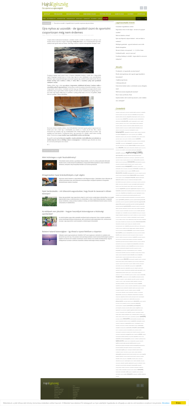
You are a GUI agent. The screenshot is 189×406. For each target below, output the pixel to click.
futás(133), (130, 193)
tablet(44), (123, 336)
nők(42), (132, 283)
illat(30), (120, 221)
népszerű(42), (118, 283)
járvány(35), (128, 228)
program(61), (125, 305)
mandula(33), (138, 263)
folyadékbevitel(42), (124, 190)
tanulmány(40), (122, 338)
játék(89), (131, 228)
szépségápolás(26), (123, 327)
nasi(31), (124, 281)
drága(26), (140, 147)
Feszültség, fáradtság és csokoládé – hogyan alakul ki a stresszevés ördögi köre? (131, 58)
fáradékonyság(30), (119, 177)
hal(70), (133, 208)
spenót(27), (129, 316)
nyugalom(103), (135, 285)
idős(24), (117, 221)
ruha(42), (142, 312)
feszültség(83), (134, 184)
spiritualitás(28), (133, 316)
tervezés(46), (118, 347)
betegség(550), (120, 132)
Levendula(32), (143, 259)
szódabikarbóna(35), (129, 332)
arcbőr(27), (128, 123)
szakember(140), (128, 323)
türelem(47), (122, 356)
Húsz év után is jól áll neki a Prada (124, 94)
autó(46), (121, 125)
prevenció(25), (128, 303)
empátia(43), (123, 166)
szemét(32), (136, 325)
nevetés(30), (126, 283)
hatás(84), (139, 210)
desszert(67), (138, 145)
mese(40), (123, 272)
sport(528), (143, 316)
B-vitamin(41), (129, 125)
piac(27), (132, 301)
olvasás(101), (122, 290)
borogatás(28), (133, 134)
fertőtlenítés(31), (121, 184)
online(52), (130, 290)
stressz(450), (126, 318)
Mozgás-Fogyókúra (72, 14)
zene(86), (125, 374)
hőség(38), (138, 217)
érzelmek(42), (141, 168)
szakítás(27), (133, 323)
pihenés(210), (137, 301)
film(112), (117, 186)
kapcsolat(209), (119, 232)
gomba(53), (123, 197)
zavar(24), (122, 374)
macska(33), (126, 261)
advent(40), (131, 112)
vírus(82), (120, 369)
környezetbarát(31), (124, 250)
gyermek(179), (142, 199)
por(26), (121, 303)
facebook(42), (124, 175)
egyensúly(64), (137, 157)
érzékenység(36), (130, 168)
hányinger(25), (122, 210)
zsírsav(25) (117, 376)
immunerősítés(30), (128, 221)
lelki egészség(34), (132, 259)
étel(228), (134, 170)
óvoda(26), (127, 292)
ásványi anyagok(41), (139, 123)
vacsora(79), (133, 358)
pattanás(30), (126, 301)
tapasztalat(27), (132, 338)
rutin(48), (117, 314)
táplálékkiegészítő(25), (142, 338)
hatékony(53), (143, 210)
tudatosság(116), (118, 354)
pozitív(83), (124, 303)
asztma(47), (118, 125)
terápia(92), (123, 345)
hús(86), (120, 219)
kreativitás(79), (124, 254)
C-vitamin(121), (134, 136)
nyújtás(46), (144, 285)
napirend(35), (134, 279)
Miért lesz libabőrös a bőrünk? (123, 35)
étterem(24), (137, 173)
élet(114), (117, 162)
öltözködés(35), (131, 292)
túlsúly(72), (128, 354)
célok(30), (143, 136)
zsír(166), (139, 374)
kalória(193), (129, 230)
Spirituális (79, 18)
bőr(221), (140, 134)
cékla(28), (138, 136)
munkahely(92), (138, 276)
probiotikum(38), (133, 303)
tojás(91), (137, 349)
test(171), (121, 347)
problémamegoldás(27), (119, 305)
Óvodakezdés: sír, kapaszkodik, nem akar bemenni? (128, 71)
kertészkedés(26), (125, 237)
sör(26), (126, 316)
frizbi (72, 35)
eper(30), (139, 166)
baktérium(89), (137, 125)
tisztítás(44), (134, 349)
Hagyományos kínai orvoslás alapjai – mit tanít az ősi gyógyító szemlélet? (130, 31)
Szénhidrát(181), (140, 325)
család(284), (138, 138)
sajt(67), (120, 314)
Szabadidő (87, 18)
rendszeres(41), (122, 312)
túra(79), (131, 354)
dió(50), (125, 147)
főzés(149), (123, 193)
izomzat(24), (121, 228)
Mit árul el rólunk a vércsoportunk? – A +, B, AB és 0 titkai (129, 50)
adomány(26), (127, 112)
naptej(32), (117, 281)
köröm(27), (136, 250)
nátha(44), (132, 281)
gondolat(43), (127, 197)
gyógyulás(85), (128, 204)
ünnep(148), (129, 358)
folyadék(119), (118, 190)
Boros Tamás (62, 35)
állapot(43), (118, 116)
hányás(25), (118, 210)
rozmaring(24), (133, 312)
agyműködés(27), (138, 112)
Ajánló (100, 18)
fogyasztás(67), (128, 188)
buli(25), (125, 136)
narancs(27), (121, 281)
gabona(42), (125, 195)
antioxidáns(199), (125, 121)
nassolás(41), (128, 281)
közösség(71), (133, 252)
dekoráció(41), (122, 145)
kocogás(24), (139, 241)
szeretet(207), (134, 327)
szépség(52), (118, 327)
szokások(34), (139, 332)
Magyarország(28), (126, 263)
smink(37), (117, 316)
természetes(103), (142, 345)
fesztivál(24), (130, 184)
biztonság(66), (118, 134)
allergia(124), (129, 116)
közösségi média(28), (138, 252)
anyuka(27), (139, 121)
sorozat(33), (123, 316)
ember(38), (140, 164)
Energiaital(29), (135, 166)
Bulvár (105, 18)
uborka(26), (125, 356)
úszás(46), (142, 356)
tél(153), (131, 343)
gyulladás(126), (141, 204)
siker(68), (141, 314)
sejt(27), (131, 314)
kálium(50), (125, 230)
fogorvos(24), (118, 188)
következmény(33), (118, 252)
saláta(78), (123, 314)
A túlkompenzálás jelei (121, 83)
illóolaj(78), (123, 221)
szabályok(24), (118, 323)
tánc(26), (142, 336)
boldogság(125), (123, 134)
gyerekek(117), (127, 199)
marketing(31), (142, 263)
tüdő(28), (140, 354)
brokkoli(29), (122, 136)
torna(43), (140, 349)
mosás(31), (135, 274)
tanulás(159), (118, 338)
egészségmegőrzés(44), (120, 157)
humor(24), (117, 219)
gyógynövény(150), (142, 201)
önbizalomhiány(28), (124, 294)
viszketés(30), (129, 369)
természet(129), (136, 345)
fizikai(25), (129, 186)
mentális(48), (132, 270)
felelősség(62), (135, 179)
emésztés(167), (118, 166)
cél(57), (141, 136)
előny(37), (133, 164)
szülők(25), (144, 334)
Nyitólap (47, 14)
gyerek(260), (121, 199)
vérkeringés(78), (129, 365)
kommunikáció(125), (134, 243)
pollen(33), (144, 301)
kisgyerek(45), (118, 241)
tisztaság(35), (130, 349)
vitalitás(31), (135, 369)
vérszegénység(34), (119, 367)
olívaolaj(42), (118, 290)
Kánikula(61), (142, 230)
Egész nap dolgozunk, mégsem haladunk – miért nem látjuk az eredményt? (130, 40)
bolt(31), (127, 134)
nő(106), (129, 283)
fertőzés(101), (126, 184)
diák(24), (117, 147)
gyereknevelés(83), (137, 199)
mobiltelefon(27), (118, 274)
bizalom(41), (143, 132)
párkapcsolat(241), (120, 301)
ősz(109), (129, 296)
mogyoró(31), (131, 274)
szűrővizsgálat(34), (118, 336)
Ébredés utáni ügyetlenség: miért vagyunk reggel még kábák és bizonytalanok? (130, 75)
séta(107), (138, 314)
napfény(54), (129, 279)
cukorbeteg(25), (123, 143)
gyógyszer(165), (118, 204)
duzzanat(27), (144, 147)
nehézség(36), (140, 281)
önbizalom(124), (118, 294)
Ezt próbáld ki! (51, 18)
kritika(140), (132, 254)
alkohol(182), (134, 114)
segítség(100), (127, 314)
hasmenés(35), (131, 210)
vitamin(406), (140, 369)
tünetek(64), (118, 356)
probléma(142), (138, 303)
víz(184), (127, 371)
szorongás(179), (128, 334)
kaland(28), (117, 230)
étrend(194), (125, 173)
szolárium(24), (143, 332)
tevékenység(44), (118, 349)
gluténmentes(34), (118, 197)
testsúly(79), (131, 347)
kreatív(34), (120, 254)
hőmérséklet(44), (134, 217)
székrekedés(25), (122, 325)
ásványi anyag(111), (133, 123)
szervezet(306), (140, 327)
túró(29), (138, 354)
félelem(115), (131, 179)
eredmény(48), (118, 168)
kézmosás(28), (140, 237)
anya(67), (130, 121)
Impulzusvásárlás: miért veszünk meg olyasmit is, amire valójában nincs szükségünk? (131, 99)
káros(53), (143, 232)
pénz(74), (129, 301)
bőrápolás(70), (118, 136)
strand (85, 35)
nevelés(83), (122, 283)
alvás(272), (125, 118)
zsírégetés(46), (143, 374)
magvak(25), (118, 263)
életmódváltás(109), (138, 162)
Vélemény (93, 18)
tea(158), (117, 343)
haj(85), (117, 208)
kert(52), (121, 237)
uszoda (92, 35)
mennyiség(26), (122, 270)
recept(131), (138, 307)
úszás (88, 35)
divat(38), (127, 147)
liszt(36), (123, 261)
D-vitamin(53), (140, 143)
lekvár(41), (122, 259)
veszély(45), (132, 367)
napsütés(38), (142, 279)
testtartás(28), (135, 347)
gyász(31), (117, 199)
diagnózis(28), (142, 145)
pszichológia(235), (137, 305)
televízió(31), (139, 343)
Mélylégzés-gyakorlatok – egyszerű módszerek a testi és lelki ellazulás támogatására (130, 46)
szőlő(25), (132, 334)
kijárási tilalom (77, 35)
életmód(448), (131, 162)
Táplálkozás (58, 14)
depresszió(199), (132, 145)
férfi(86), (117, 184)
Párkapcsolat (71, 18)
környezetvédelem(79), (131, 250)
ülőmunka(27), (125, 358)
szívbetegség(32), (118, 332)
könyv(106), (131, 248)
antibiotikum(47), (118, 121)
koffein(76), (143, 241)
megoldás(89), (128, 268)
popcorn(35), (118, 303)
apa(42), (142, 121)
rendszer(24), (118, 312)
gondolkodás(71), (132, 197)
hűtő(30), (127, 219)
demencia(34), (127, 145)
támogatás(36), (131, 336)
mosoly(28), (138, 274)
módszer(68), (127, 274)
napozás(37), (138, 279)
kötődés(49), (140, 250)
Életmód (130, 14)
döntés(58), (136, 147)
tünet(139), (144, 354)
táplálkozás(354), (120, 340)
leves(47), (117, 261)
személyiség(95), (131, 325)
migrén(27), (130, 272)
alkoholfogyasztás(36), (140, 114)
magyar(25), (121, 263)
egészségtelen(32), (127, 157)
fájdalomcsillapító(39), (140, 175)
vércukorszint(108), (123, 365)
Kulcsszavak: (68, 35)
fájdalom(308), (133, 175)
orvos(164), (138, 290)
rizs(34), (126, 312)
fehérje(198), (133, 177)
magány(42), (130, 261)
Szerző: (57, 35)
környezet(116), (118, 250)
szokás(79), (135, 332)
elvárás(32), (136, 164)
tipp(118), (123, 349)
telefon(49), (135, 343)
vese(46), (123, 367)
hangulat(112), (142, 208)
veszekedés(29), (127, 367)
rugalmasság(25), (138, 312)
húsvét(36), (124, 219)
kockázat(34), (135, 241)
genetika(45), (135, 195)
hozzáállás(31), (129, 217)
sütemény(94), (121, 321)
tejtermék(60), (128, 343)
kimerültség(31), (135, 239)
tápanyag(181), (127, 338)
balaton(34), (141, 125)
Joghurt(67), (138, 228)
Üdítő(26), (121, 358)
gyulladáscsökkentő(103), (120, 206)
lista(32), (120, 261)
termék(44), (131, 345)
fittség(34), (126, 186)
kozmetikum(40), (122, 248)
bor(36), (130, 134)
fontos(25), (142, 190)
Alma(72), (139, 116)
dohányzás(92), (132, 147)
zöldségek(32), (135, 374)
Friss (44, 18)
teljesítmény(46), (118, 345)
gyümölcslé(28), (133, 206)
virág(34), (117, 369)
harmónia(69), (126, 210)
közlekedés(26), (128, 252)
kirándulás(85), (140, 239)
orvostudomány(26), (119, 292)
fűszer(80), (117, 195)
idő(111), (135, 219)
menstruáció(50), (127, 270)
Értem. (178, 403)
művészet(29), (118, 279)
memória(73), (118, 270)
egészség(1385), (134, 152)
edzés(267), (118, 152)
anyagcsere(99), (134, 121)
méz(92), (126, 272)
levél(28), (140, 259)
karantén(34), (139, 232)
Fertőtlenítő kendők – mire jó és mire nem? (126, 53)
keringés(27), (118, 237)
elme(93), (126, 164)
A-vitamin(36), (118, 112)
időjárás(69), (144, 219)
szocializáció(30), (123, 332)
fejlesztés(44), (142, 177)
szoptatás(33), (118, 334)
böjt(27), (137, 134)
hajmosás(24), (129, 208)
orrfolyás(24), (134, 290)
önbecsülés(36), (140, 292)
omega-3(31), (127, 290)
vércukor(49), (118, 365)
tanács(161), (136, 336)
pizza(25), (141, 301)
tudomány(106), (123, 354)
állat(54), (121, 116)
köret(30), (140, 248)
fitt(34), (123, 186)
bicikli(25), (136, 132)
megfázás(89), (118, 268)
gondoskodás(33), (138, 197)
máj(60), (134, 263)
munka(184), (133, 276)
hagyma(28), (138, 206)
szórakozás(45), (123, 334)
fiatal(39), (138, 184)
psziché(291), (130, 305)
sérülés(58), (134, 314)
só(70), (120, 316)
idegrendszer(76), (131, 219)
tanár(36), (139, 336)
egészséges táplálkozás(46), (136, 155)
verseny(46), (140, 365)
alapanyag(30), (125, 114)
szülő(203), (140, 334)
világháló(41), (141, 367)
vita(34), (132, 369)
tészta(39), (139, 347)
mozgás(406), (119, 276)
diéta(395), (121, 147)
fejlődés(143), (118, 179)
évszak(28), (120, 175)
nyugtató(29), (140, 285)
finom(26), (120, 186)
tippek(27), (126, 349)
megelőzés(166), (138, 265)
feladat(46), (122, 179)
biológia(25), (139, 132)
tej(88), (124, 343)
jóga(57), (134, 228)
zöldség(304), (130, 374)
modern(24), (123, 274)
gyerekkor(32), (132, 199)
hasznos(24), (135, 210)
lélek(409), (126, 259)
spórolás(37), (138, 316)
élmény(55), (130, 164)
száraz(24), (142, 323)
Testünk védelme (105, 14)
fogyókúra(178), (133, 188)
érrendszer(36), (125, 168)
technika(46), (121, 343)
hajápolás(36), (120, 208)
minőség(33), (139, 272)
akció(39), (117, 114)
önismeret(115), (140, 294)
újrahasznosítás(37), (133, 356)
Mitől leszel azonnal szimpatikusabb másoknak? (127, 92)
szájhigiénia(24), (122, 323)
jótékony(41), (142, 228)
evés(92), (117, 175)
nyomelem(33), (130, 285)
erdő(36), (141, 166)
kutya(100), (118, 257)
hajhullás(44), (125, 208)
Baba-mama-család (89, 14)
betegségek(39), (127, 132)
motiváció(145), (142, 274)
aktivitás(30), (121, 114)
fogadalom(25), (135, 186)
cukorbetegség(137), (129, 143)
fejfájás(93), (138, 177)
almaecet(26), (143, 116)
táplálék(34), (137, 338)
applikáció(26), (121, 123)
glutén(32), (139, 195)
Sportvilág (141, 14)
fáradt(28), (123, 177)
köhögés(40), (127, 248)
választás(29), (141, 358)
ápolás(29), (117, 123)
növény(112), (136, 283)
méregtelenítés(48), (119, 272)
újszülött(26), (138, 356)
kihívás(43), (124, 239)
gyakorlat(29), (143, 197)
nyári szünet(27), (122, 285)
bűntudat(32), (129, 136)
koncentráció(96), (141, 243)
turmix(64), (135, 354)
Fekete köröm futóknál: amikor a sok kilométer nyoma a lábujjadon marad (131, 87)
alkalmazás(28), (130, 114)
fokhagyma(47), (139, 188)
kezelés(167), (135, 237)
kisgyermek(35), (122, 241)
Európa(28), (144, 173)
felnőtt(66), (140, 179)
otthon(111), (124, 292)
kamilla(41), (138, 230)
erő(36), (121, 168)
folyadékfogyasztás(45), (131, 190)
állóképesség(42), (134, 116)
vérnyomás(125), (135, 365)
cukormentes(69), (135, 143)
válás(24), (137, 358)
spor (82, 35)
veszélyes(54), (136, 367)
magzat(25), (131, 263)
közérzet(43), (123, 252)
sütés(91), (125, 321)
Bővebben (166, 403)
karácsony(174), (129, 232)
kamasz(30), (134, 230)
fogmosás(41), (140, 186)
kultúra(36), (136, 254)
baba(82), (133, 125)
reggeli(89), (132, 310)
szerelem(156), (128, 327)
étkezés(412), (119, 173)
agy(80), (134, 112)
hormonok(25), (118, 217)
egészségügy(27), (132, 157)
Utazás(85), (118, 358)
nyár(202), (140, 283)
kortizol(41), (118, 248)
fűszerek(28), (121, 195)
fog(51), (132, 186)
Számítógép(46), (137, 323)
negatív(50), (136, 281)
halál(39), (138, 208)
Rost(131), (129, 312)
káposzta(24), (124, 232)
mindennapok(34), (135, 272)
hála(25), (135, 208)
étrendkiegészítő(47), (131, 173)
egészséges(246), (119, 155)
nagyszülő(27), (122, 279)
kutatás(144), (140, 254)
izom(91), (117, 228)
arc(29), (125, 123)
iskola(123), (127, 226)
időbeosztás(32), (139, 219)
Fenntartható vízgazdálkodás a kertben (124, 26)
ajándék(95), (143, 112)
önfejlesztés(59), (135, 294)
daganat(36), (118, 145)
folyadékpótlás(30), (138, 190)
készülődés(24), (130, 237)
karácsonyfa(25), (134, 232)
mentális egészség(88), (138, 270)
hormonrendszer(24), (123, 217)
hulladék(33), (142, 217)
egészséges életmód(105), (127, 155)
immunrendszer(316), (141, 221)
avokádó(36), (125, 125)
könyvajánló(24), (136, 248)
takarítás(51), (127, 336)
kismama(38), (127, 241)
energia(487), (129, 166)
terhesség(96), (127, 345)
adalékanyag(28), (122, 112)
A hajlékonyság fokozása (121, 80)
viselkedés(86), (124, 369)
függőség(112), (139, 193)
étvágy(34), (140, 173)
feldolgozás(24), (126, 179)
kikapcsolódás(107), (129, 239)
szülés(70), (136, 334)
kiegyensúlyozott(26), (119, 239)
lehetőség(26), (118, 259)
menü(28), (143, 270)
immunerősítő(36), (133, 221)
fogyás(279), (123, 188)
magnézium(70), (141, 261)
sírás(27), (144, 314)
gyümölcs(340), (127, 206)
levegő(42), (137, 259)
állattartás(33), (124, 116)
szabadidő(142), (133, 321)
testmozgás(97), (126, 347)
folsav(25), (143, 188)
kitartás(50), (131, 241)
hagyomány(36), (142, 206)
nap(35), (126, 279)
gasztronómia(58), (130, 195)
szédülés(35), (118, 325)
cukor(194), (118, 143)
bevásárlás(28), (132, 132)
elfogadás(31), (118, 164)
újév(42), (128, 356)
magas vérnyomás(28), (135, 261)
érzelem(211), (136, 168)
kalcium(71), (121, 230)
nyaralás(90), (118, 285)
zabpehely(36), (118, 374)
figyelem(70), (142, 184)
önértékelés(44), (130, 294)
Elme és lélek (119, 14)
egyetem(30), (142, 157)
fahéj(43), (128, 175)
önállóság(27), (136, 292)
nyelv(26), (126, 285)
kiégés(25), (143, 237)
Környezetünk (61, 18)
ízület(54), (124, 228)
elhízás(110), (122, 164)
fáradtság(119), (127, 177)
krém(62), (128, 254)
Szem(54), (127, 325)
